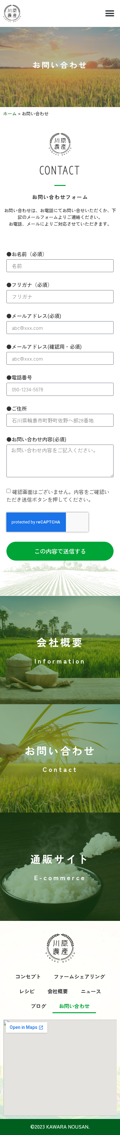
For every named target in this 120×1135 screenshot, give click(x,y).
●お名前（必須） (26, 254)
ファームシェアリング (79, 976)
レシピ (27, 991)
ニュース (91, 991)
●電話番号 (19, 378)
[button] (109, 13)
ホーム (10, 113)
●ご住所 (16, 409)
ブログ (38, 1006)
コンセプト (28, 976)
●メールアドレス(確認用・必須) (44, 347)
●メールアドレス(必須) (33, 316)
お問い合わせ (74, 1006)
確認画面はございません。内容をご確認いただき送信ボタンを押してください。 (57, 495)
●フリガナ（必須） (29, 285)
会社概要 (57, 991)
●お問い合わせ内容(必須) (36, 440)
